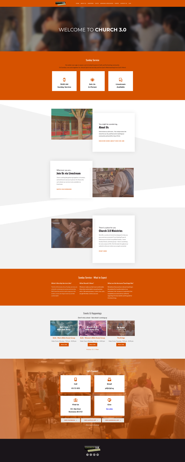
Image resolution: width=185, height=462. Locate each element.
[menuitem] (77, 3)
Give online (109, 409)
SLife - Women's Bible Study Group (92, 338)
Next (97, 349)
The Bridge (121, 338)
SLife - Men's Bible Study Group (64, 338)
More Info (64, 344)
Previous (88, 349)
